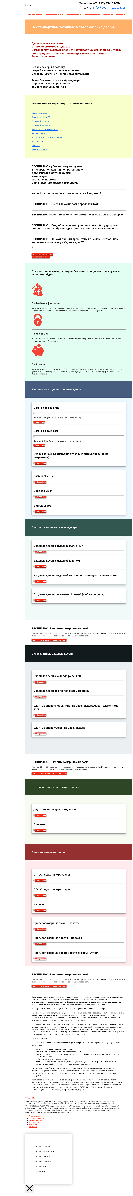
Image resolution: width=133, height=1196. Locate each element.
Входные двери (35, 1116)
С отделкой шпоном (40, 121)
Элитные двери (38, 133)
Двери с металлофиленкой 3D (45, 129)
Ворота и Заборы (35, 1122)
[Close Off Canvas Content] (29, 1188)
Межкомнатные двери (37, 1118)
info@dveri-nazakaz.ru (109, 7)
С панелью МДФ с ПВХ (41, 117)
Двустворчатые (38, 141)
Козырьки (33, 1125)
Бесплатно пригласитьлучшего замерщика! (42, 255)
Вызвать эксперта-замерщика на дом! (50, 640)
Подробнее (40, 422)
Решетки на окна (35, 1120)
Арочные (36, 145)
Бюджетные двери (40, 113)
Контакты (33, 1127)
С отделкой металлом (41, 125)
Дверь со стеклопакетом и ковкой (47, 137)
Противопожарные (40, 150)
